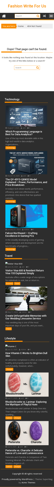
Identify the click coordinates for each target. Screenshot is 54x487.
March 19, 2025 (13, 176)
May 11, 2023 (12, 312)
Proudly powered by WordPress (17, 479)
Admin (26, 229)
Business (9, 283)
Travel (17, 283)
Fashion (9, 418)
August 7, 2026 (13, 128)
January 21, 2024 (13, 229)
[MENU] (51, 16)
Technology (10, 148)
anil (23, 128)
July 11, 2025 (12, 398)
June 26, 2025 (12, 267)
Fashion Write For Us (27, 6)
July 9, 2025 (11, 447)
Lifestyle (9, 369)
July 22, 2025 (12, 349)
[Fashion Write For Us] (4, 15)
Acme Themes (28, 482)
